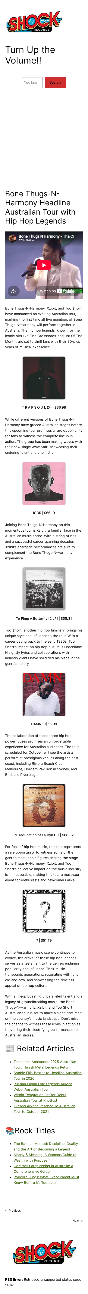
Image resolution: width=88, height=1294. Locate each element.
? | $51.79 (44, 940)
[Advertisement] (44, 141)
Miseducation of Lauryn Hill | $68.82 (44, 835)
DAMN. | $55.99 (44, 724)
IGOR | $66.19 (44, 513)
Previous (15, 1210)
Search (55, 82)
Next (75, 1220)
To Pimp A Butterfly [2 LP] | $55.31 (44, 618)
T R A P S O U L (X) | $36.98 (44, 407)
